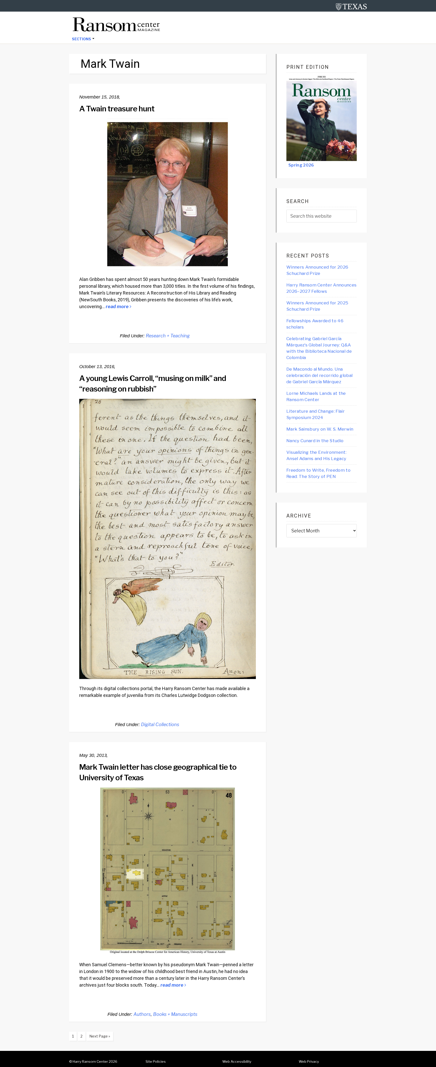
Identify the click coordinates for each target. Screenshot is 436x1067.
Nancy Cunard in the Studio (314, 440)
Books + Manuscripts (175, 1014)
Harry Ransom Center (90, 1061)
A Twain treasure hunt (116, 108)
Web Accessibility (236, 1061)
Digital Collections (160, 724)
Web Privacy (309, 1061)
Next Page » (98, 1037)
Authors (142, 1014)
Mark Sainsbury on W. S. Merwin (319, 429)
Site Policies (156, 1061)
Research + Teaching (168, 335)
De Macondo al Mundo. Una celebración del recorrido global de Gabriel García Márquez (319, 375)
